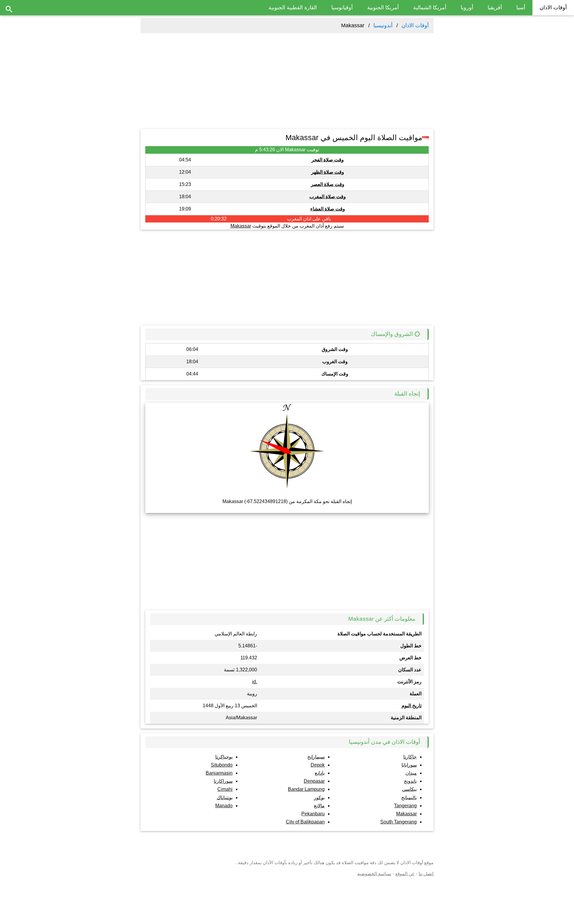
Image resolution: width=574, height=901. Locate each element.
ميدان (411, 773)
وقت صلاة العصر (327, 184)
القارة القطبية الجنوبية (292, 7)
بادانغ (320, 773)
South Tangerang (398, 821)
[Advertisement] (287, 81)
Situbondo (222, 764)
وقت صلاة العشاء (327, 208)
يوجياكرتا (224, 756)
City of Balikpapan (305, 821)
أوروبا (467, 7)
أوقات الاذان (553, 7)
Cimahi (225, 789)
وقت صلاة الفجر (328, 159)
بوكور (319, 797)
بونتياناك (225, 797)
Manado (224, 805)
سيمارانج (316, 756)
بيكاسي (409, 789)
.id (254, 681)
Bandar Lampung (306, 789)
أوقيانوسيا (342, 7)
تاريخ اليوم (412, 705)
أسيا (520, 7)
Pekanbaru (313, 813)
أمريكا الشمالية (429, 7)
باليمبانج (409, 797)
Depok (318, 764)
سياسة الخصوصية (374, 873)
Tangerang (405, 805)
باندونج (410, 781)
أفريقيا (495, 7)
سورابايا (409, 764)
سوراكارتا (223, 781)
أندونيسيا (383, 25)
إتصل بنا (426, 873)
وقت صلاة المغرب (327, 196)
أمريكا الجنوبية (383, 7)
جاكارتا (410, 756)
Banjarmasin (219, 773)
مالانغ (319, 805)
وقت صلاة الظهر (327, 172)
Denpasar (314, 781)
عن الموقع (405, 873)
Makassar (240, 225)
